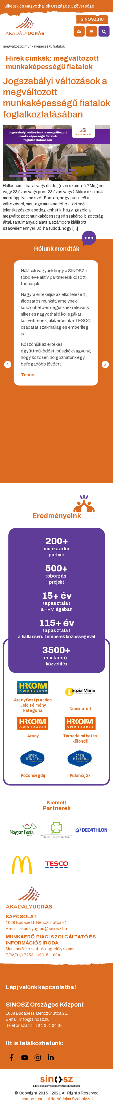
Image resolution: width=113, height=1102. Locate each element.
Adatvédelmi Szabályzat (70, 1099)
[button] (105, 364)
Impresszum (31, 1099)
